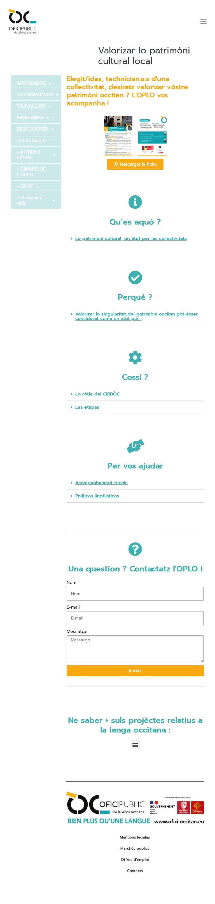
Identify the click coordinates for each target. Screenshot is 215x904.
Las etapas (87, 407)
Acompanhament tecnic (101, 482)
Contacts (135, 871)
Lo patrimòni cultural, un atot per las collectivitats (131, 238)
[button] (135, 238)
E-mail (73, 607)
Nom (71, 582)
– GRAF (25, 186)
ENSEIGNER (30, 117)
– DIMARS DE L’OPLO (31, 172)
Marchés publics (134, 848)
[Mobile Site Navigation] (203, 21)
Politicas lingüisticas (97, 496)
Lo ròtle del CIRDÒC (97, 394)
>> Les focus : (31, 140)
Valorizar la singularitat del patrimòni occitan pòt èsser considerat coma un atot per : (136, 316)
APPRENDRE (31, 83)
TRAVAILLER (31, 106)
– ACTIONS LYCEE (29, 155)
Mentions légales (135, 837)
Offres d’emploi (135, 859)
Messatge (77, 631)
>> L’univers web (30, 200)
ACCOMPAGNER (35, 94)
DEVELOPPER (32, 129)
